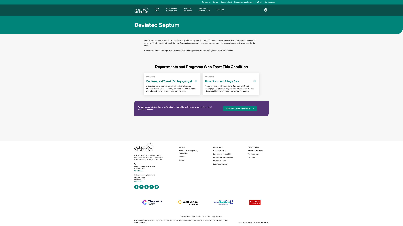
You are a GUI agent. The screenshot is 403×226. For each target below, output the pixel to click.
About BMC (206, 216)
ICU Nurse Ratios (219, 151)
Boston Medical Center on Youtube (156, 187)
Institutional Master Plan (222, 154)
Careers (182, 157)
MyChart (259, 2)
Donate (215, 2)
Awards (182, 147)
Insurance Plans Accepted (223, 157)
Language (271, 2)
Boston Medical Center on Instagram (141, 187)
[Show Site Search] (266, 10)
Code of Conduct (175, 220)
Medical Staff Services (256, 151)
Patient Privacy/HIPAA (220, 220)
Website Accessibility (140, 222)
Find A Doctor (218, 147)
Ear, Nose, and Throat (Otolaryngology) (169, 81)
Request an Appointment (243, 2)
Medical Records (219, 161)
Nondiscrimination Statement (203, 220)
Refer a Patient (226, 2)
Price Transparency (220, 164)
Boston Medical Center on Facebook (136, 187)
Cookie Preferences (187, 220)
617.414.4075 (138, 181)
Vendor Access (253, 154)
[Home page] (144, 151)
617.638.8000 (138, 170)
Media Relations (253, 147)
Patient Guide (196, 216)
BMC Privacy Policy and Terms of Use (145, 220)
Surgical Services (217, 216)
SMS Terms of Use (163, 220)
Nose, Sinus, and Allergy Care (222, 81)
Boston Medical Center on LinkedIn (146, 187)
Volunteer (251, 157)
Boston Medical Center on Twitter (151, 187)
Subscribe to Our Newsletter (238, 108)
